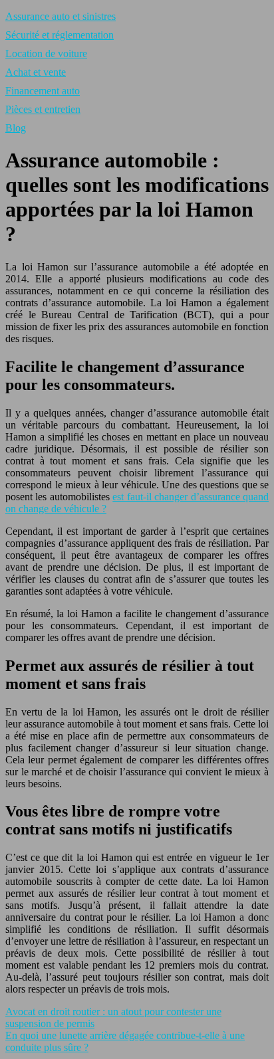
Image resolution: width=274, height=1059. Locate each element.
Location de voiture (46, 53)
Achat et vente (35, 72)
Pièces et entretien (42, 109)
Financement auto (42, 90)
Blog (15, 128)
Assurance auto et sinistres (60, 16)
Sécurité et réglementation (59, 35)
